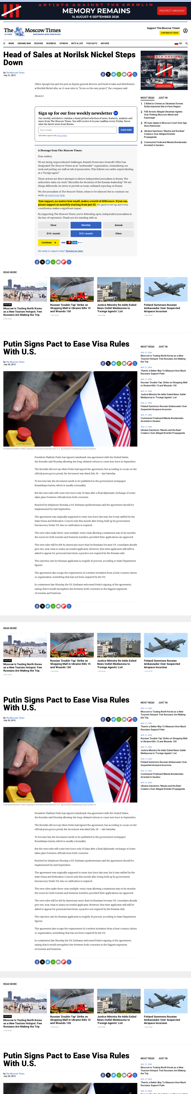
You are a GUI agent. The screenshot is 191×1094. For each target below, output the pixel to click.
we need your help (55, 195)
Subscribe (126, 130)
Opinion (63, 43)
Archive (105, 43)
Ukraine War (24, 43)
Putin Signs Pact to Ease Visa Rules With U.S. (66, 347)
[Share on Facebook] (103, 74)
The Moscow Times (15, 73)
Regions (38, 43)
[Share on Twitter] (108, 74)
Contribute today (169, 33)
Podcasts (91, 43)
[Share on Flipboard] (129, 74)
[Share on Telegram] (113, 74)
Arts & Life (77, 43)
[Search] (186, 43)
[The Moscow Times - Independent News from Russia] (32, 31)
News (11, 43)
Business (51, 43)
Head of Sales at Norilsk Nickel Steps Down (69, 58)
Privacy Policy (62, 135)
